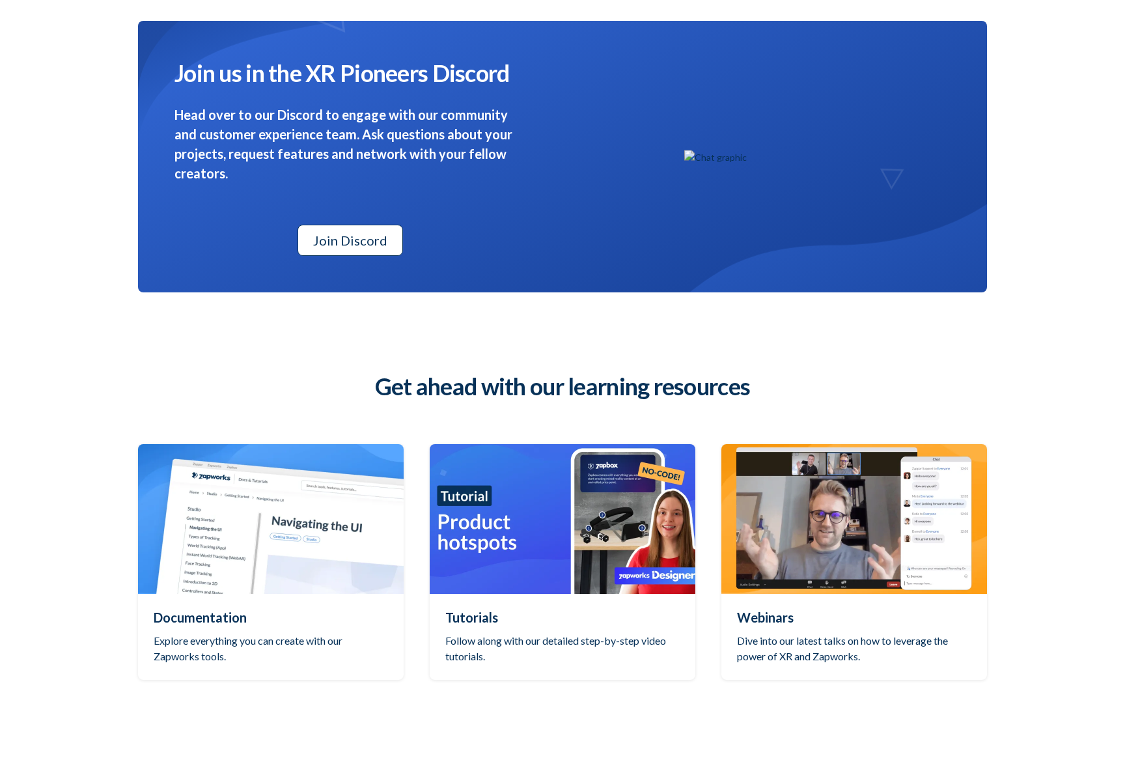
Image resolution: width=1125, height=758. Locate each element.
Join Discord (350, 240)
